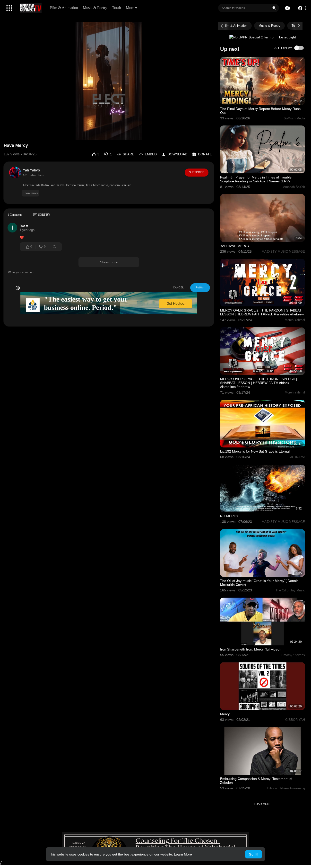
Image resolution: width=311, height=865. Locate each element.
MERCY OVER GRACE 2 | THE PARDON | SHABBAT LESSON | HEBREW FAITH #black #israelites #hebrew (262, 312)
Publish (200, 287)
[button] (302, 8)
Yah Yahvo (31, 170)
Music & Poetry (95, 8)
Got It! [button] (253, 854)
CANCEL (178, 287)
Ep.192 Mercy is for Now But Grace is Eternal (255, 451)
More (130, 8)
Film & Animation (64, 8)
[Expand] (9, 8)
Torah (116, 8)
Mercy (225, 714)
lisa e (24, 225)
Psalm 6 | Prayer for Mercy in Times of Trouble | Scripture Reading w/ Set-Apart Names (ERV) (257, 179)
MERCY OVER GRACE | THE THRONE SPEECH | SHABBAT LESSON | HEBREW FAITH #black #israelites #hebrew (258, 383)
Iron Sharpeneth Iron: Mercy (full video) (250, 649)
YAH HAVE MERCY (235, 246)
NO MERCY (229, 516)
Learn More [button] (183, 854)
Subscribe (196, 172)
